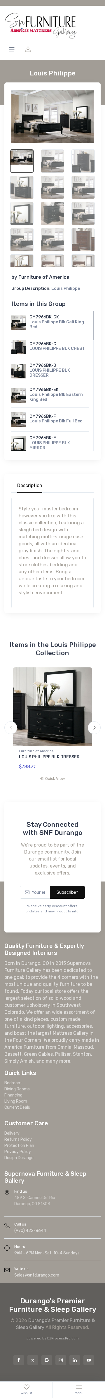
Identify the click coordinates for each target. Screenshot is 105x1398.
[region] (52, 381)
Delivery (12, 1133)
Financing (13, 1095)
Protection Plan (19, 1145)
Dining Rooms (17, 1089)
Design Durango (19, 1157)
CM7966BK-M (43, 438)
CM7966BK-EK (44, 389)
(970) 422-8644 (30, 1230)
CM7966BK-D (42, 365)
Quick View (55, 778)
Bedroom (13, 1082)
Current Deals (17, 1107)
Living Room (15, 1101)
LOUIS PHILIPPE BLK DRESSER (49, 756)
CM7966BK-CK (44, 317)
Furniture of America (43, 277)
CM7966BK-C (42, 343)
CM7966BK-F (42, 416)
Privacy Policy (17, 1151)
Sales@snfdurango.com (36, 1275)
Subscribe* (67, 892)
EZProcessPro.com (63, 1338)
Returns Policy (18, 1139)
